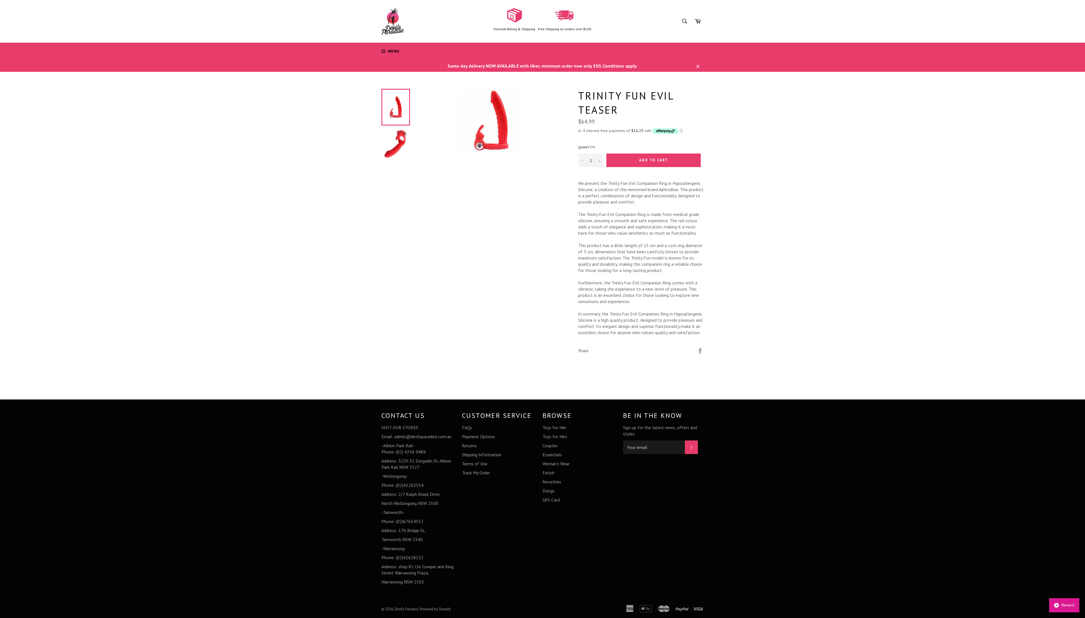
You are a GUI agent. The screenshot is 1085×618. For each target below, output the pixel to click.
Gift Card (551, 500)
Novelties (551, 482)
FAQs (467, 427)
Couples (549, 445)
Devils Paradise (406, 609)
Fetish (548, 473)
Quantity (586, 147)
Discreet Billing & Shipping (514, 29)
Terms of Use (474, 463)
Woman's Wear (556, 463)
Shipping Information (482, 454)
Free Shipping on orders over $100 (564, 29)
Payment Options (478, 436)
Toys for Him (554, 436)
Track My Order (476, 473)
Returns (469, 445)
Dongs (548, 491)
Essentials (552, 454)
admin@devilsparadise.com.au (423, 436)
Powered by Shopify (435, 609)
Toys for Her (554, 427)
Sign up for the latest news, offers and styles (660, 431)
